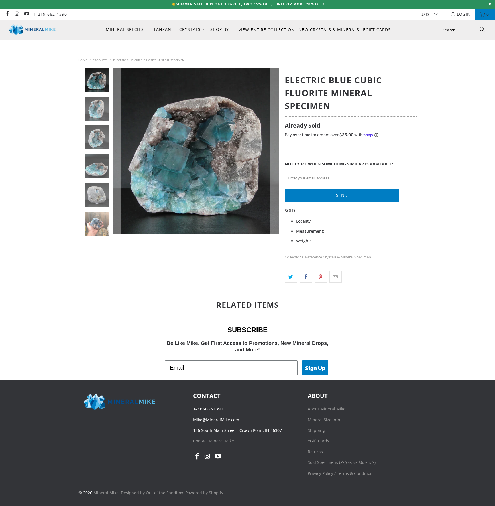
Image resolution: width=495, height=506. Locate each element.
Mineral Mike (106, 492)
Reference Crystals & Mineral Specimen (338, 257)
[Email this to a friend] (335, 277)
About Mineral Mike (326, 409)
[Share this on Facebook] (306, 277)
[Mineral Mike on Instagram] (17, 14)
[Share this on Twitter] (291, 277)
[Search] (482, 30)
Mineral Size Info (324, 419)
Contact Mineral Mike (213, 441)
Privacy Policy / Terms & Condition (340, 473)
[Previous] (116, 151)
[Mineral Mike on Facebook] (7, 14)
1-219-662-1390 (50, 14)
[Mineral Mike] (32, 30)
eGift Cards (318, 441)
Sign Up (315, 368)
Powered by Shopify (204, 492)
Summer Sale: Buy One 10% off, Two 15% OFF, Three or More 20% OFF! (250, 4)
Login (464, 14)
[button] (128, 30)
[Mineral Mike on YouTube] (26, 14)
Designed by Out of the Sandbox (152, 492)
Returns (315, 451)
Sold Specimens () (342, 462)
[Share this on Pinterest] (321, 277)
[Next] (274, 151)
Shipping (316, 430)
